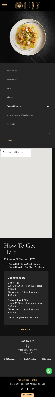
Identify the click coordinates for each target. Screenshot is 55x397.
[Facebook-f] (27, 388)
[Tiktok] (32, 388)
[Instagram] (22, 388)
